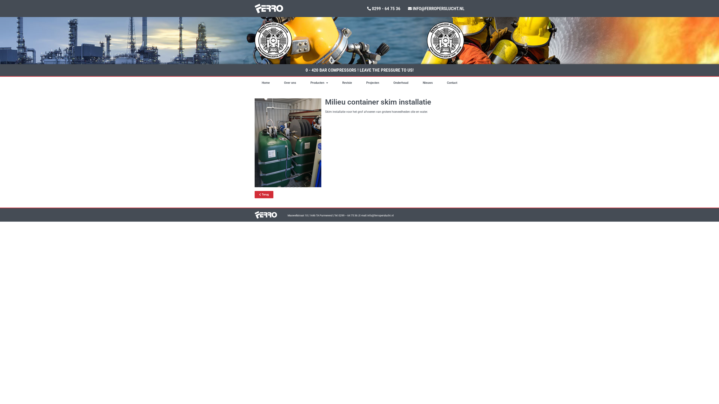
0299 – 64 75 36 (348, 215)
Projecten (372, 83)
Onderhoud (400, 83)
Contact (452, 83)
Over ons (290, 83)
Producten (317, 83)
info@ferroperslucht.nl (380, 215)
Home (266, 83)
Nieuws (428, 83)
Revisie (347, 83)
